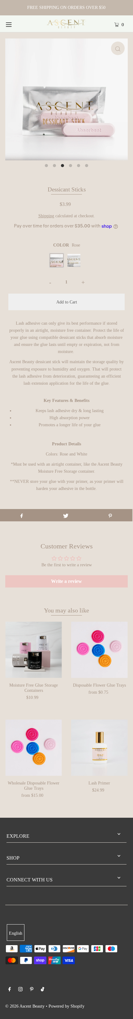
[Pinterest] (31, 989)
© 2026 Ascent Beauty (25, 1006)
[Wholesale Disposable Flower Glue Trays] (33, 748)
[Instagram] (20, 989)
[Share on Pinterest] (110, 515)
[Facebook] (9, 989)
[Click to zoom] (118, 48)
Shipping (46, 215)
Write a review (66, 581)
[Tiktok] (42, 989)
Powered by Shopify (66, 1006)
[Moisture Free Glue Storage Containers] (33, 650)
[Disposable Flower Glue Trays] (99, 650)
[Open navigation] (18, 23)
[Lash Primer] (99, 748)
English (15, 933)
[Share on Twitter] (66, 515)
